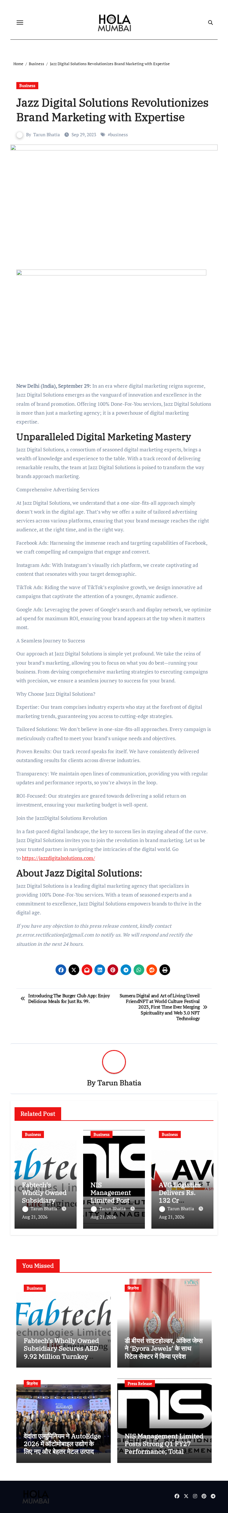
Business (27, 85)
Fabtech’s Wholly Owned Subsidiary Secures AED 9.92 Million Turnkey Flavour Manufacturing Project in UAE (61, 1356)
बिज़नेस (133, 1288)
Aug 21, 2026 (35, 1217)
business (119, 134)
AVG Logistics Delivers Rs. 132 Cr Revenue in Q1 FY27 (181, 1200)
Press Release (140, 1383)
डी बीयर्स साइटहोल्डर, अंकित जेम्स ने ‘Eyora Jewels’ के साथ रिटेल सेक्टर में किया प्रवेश (164, 1348)
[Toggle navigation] (20, 22)
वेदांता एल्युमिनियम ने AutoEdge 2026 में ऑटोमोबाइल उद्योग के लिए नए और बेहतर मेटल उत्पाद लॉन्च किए (62, 1448)
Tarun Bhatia (46, 134)
